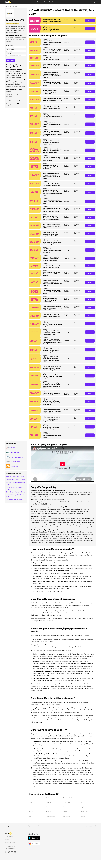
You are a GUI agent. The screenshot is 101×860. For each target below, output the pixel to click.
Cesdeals (48, 802)
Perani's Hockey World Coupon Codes (15, 496)
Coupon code (9, 45)
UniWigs (83, 816)
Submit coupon (10, 60)
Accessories (15, 23)
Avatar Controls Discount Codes (14, 488)
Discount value (10, 49)
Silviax (30, 802)
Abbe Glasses (66, 816)
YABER (65, 811)
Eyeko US (48, 811)
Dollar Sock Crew (85, 797)
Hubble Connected (50, 816)
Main (6, 6)
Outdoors (9, 23)
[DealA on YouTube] (12, 852)
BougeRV (19, 20)
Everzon (82, 802)
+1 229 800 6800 (11, 846)
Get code (90, 20)
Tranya (30, 816)
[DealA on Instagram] (9, 852)
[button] (56, 20)
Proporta (65, 807)
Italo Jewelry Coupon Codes (15, 477)
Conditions (9, 53)
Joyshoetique (32, 797)
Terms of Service (8, 856)
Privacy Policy (16, 856)
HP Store (31, 811)
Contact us (41, 826)
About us (61, 2)
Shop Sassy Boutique (68, 797)
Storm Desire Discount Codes (15, 492)
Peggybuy (83, 807)
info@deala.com (11, 848)
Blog (29, 826)
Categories (39, 2)
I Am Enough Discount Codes (15, 479)
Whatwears (49, 797)
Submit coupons (53, 2)
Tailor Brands (66, 802)
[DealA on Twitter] (6, 852)
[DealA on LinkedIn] (15, 852)
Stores (45, 2)
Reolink (47, 807)
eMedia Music (84, 811)
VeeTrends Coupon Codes (14, 500)
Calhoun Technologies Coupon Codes (15, 483)
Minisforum (31, 807)
